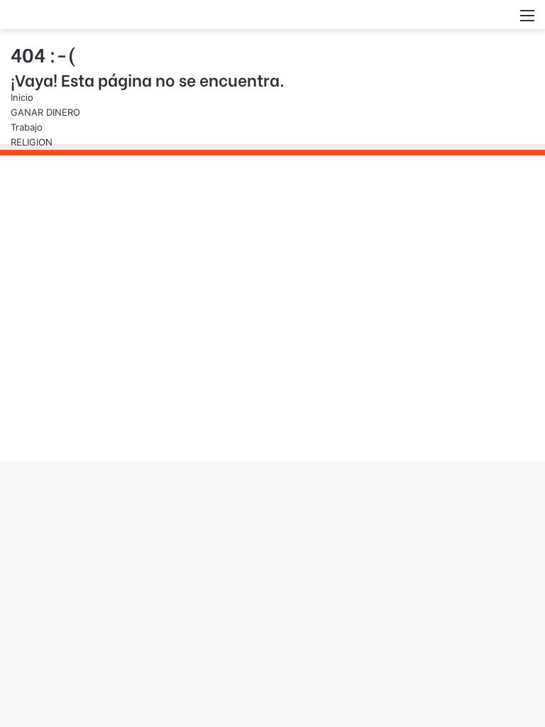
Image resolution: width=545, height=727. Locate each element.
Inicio (22, 97)
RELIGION (32, 142)
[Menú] (527, 20)
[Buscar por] (502, 20)
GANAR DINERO (45, 112)
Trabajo (27, 127)
